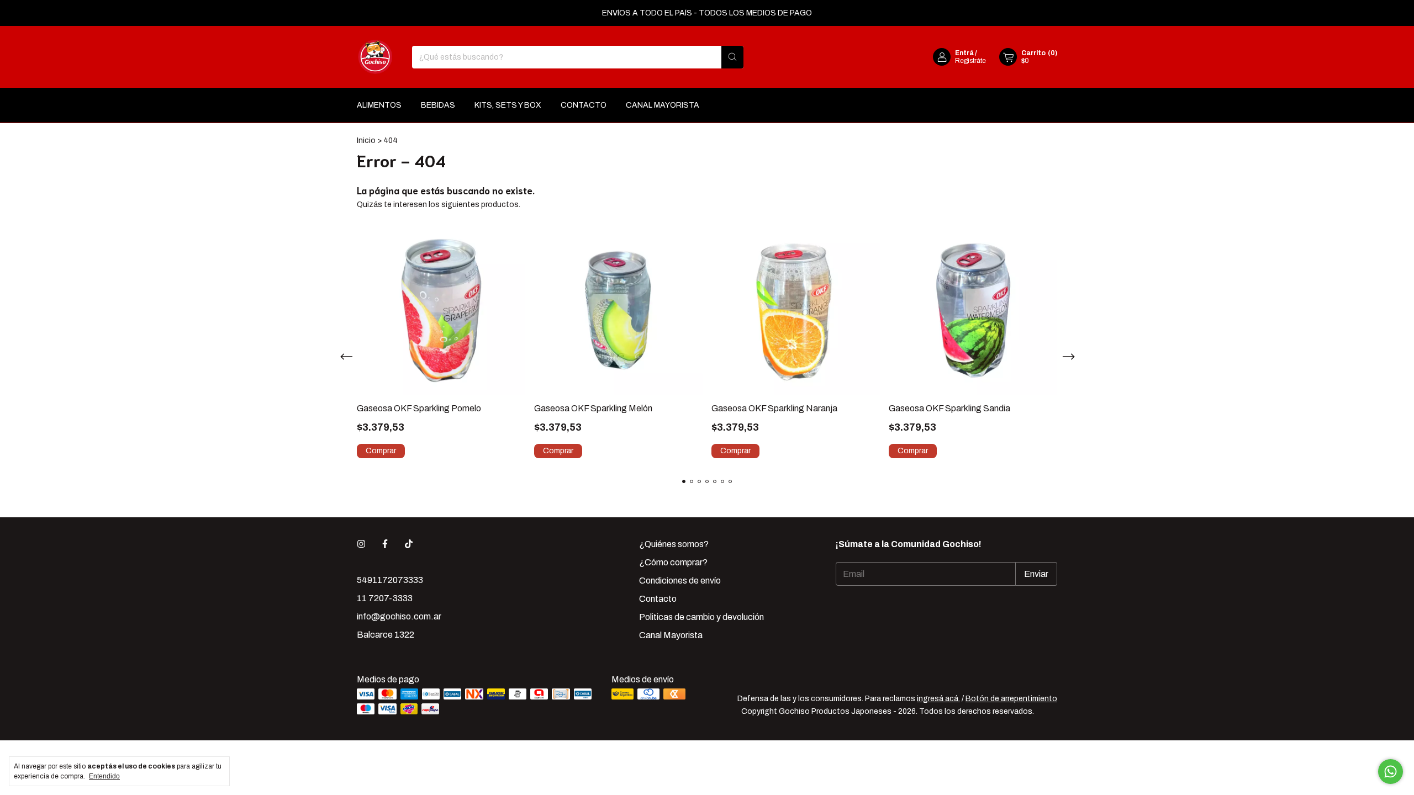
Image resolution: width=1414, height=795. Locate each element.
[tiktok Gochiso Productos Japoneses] (408, 544)
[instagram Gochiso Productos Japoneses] (361, 544)
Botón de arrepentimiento (1011, 699)
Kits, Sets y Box (507, 105)
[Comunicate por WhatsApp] (1390, 771)
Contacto (583, 105)
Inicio (366, 140)
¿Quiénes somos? (674, 544)
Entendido (104, 776)
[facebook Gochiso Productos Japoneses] (385, 544)
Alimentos (379, 105)
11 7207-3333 (385, 598)
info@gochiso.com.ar (399, 616)
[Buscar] (732, 57)
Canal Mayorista (662, 105)
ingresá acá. (938, 699)
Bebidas (438, 105)
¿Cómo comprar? (673, 562)
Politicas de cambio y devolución (701, 617)
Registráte (970, 61)
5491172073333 (390, 580)
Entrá (964, 53)
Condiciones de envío (680, 580)
